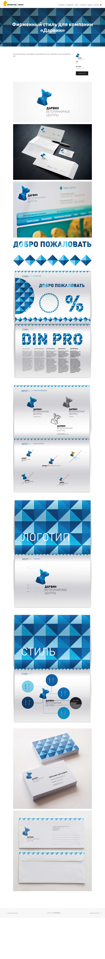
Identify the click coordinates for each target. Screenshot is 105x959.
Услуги (76, 5)
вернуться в (53, 912)
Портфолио (62, 5)
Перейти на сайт (82, 73)
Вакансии (90, 5)
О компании (83, 5)
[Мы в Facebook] (101, 5)
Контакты (96, 5)
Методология (69, 5)
